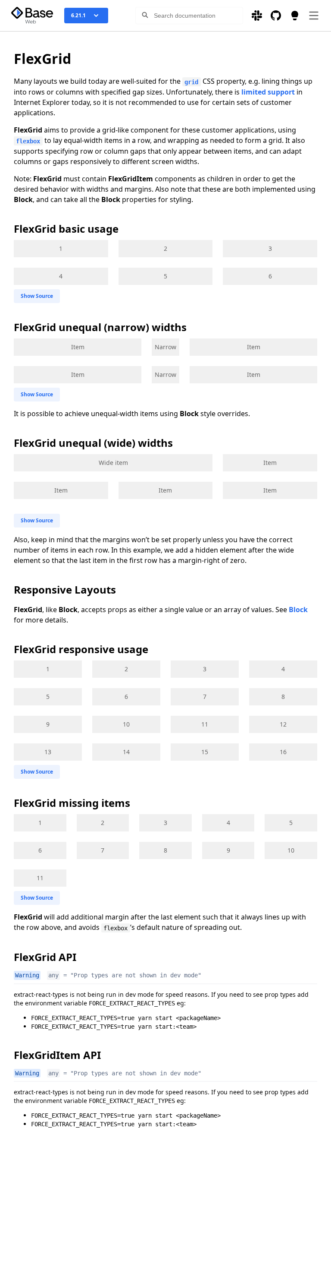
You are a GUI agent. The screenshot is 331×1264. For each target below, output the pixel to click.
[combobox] (189, 15)
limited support (268, 92)
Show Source (37, 296)
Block (298, 609)
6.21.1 (78, 15)
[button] (145, 17)
